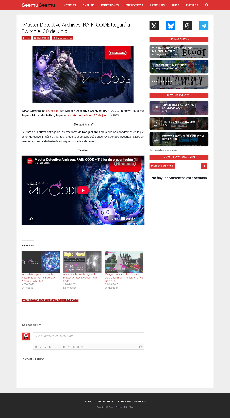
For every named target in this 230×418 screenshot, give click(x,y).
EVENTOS (192, 5)
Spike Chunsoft (69, 300)
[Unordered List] (59, 347)
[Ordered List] (55, 347)
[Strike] (50, 347)
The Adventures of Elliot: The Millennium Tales (172, 50)
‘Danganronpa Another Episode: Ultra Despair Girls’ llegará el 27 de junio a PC (124, 277)
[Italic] (40, 347)
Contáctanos (105, 401)
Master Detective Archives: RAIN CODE (41, 300)
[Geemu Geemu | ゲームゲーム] (38, 5)
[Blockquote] (64, 347)
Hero (27, 38)
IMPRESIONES (110, 5)
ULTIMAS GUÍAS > (179, 39)
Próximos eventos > (179, 95)
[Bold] (36, 347)
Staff (88, 401)
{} (78, 346)
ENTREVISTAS (134, 5)
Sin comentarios (64, 38)
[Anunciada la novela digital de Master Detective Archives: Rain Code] (82, 262)
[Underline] (45, 347)
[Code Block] (69, 347)
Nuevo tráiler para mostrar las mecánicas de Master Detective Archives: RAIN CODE (39, 277)
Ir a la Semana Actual (162, 165)
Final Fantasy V (162, 81)
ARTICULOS (157, 5)
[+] (83, 346)
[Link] (73, 347)
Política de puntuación (131, 401)
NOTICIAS (70, 5)
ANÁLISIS (88, 5)
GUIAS (175, 5)
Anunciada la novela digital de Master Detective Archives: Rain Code (80, 277)
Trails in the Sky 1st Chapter (171, 65)
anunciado (52, 110)
